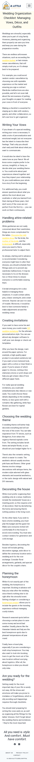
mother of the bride (10, 241)
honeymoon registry (10, 602)
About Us (9, 753)
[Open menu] (29, 5)
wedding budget (8, 60)
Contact (17, 755)
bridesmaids (7, 244)
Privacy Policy (22, 753)
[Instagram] (19, 744)
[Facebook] (15, 744)
